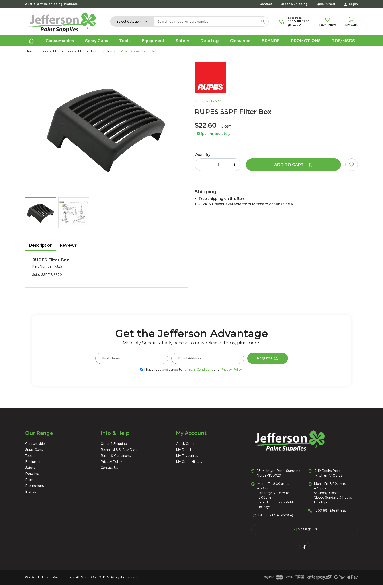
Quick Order (326, 4)
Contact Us (109, 468)
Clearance (240, 40)
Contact (266, 4)
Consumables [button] (60, 40)
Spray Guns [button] (96, 40)
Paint (29, 480)
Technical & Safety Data (119, 450)
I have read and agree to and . (193, 370)
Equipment (34, 462)
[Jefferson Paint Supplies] (61, 21)
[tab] (40, 246)
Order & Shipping (294, 4)
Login (353, 4)
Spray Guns (34, 450)
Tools (29, 456)
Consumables (35, 444)
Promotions (306, 40)
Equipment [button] (153, 40)
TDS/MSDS (343, 40)
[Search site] (262, 21)
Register (265, 358)
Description (41, 245)
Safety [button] (182, 40)
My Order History (189, 462)
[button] (351, 164)
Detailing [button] (209, 40)
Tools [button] (125, 40)
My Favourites (187, 456)
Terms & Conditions (198, 370)
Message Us (307, 529)
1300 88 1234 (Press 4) (299, 23)
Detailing (32, 474)
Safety (30, 468)
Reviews (68, 245)
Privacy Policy (231, 370)
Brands (271, 40)
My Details (184, 450)
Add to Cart (289, 164)
